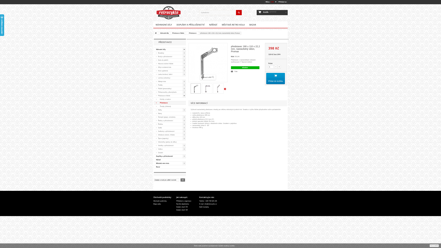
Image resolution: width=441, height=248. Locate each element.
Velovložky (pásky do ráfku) (167, 142)
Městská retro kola (233, 24)
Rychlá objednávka (182, 204)
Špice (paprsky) (163, 138)
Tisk (235, 71)
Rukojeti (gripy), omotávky (166, 117)
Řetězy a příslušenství (165, 120)
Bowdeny (161, 53)
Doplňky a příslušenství (191, 24)
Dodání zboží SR (182, 210)
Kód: (232, 56)
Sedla (160, 128)
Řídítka (160, 124)
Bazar (252, 24)
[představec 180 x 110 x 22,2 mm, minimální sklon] (207, 88)
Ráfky (160, 110)
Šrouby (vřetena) (164, 106)
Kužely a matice (164, 99)
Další (225, 89)
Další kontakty (204, 207)
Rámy (160, 113)
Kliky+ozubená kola (164, 67)
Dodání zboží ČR (182, 207)
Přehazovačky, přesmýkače (167, 92)
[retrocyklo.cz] (174, 12)
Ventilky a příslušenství (166, 145)
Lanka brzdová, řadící (165, 74)
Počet (270, 63)
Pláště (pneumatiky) (164, 88)
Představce (192, 33)
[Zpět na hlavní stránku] (156, 33)
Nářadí (213, 24)
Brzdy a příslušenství (165, 56)
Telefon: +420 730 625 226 (208, 201)
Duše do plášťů (163, 60)
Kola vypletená (163, 71)
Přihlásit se (282, 2)
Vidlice (160, 149)
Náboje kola (162, 81)
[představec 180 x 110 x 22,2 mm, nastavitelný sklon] (196, 88)
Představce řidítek (178, 33)
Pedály (160, 85)
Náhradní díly (164, 24)
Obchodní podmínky (160, 201)
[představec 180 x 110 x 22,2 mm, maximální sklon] (218, 88)
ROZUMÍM (434, 246)
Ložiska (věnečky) (164, 78)
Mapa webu (157, 204)
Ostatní (160, 153)
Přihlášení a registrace (183, 201)
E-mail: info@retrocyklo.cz (208, 204)
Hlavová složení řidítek (165, 64)
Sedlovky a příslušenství (166, 131)
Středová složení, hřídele (166, 135)
